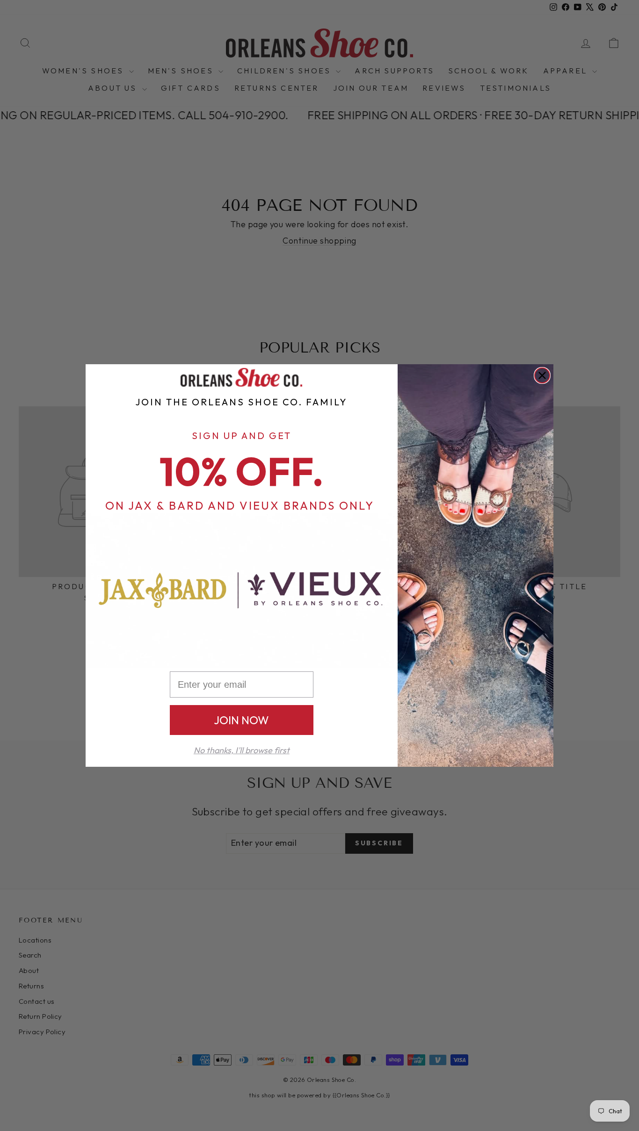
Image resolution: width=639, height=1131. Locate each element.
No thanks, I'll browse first (242, 750)
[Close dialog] (542, 375)
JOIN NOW (241, 720)
